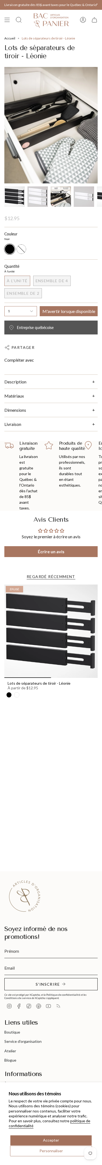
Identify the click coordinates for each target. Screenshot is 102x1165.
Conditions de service (17, 998)
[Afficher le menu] (7, 20)
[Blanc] (16, 694)
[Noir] (9, 694)
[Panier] (94, 20)
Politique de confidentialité (63, 994)
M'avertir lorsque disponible (68, 311)
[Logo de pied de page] (24, 896)
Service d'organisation (23, 1041)
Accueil (9, 38)
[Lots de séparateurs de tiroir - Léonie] (51, 631)
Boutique (12, 1032)
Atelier (10, 1051)
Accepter (51, 1140)
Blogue (10, 1060)
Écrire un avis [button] (51, 551)
